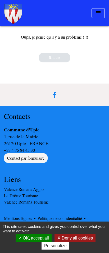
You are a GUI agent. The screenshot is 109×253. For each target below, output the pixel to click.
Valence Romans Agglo (24, 189)
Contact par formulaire (25, 158)
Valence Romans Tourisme (26, 202)
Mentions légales (18, 218)
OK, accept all (35, 238)
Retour (54, 57)
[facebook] (54, 95)
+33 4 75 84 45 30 (19, 150)
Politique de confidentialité (60, 218)
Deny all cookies (77, 238)
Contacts (17, 116)
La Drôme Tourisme (21, 195)
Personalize (55, 245)
